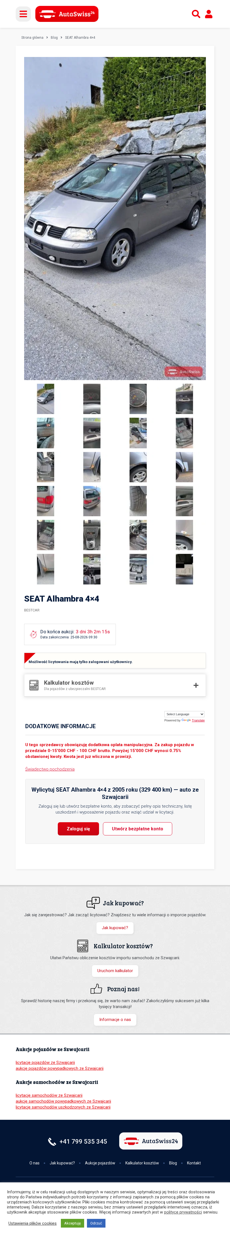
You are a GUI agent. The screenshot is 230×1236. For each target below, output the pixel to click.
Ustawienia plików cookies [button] (32, 1223)
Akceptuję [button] (72, 1223)
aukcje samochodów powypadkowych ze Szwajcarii (63, 1101)
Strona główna (32, 38)
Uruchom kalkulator (115, 970)
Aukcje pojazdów (100, 1163)
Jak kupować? (115, 927)
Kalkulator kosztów (142, 1163)
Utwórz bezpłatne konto (137, 828)
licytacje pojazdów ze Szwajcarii (45, 1062)
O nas (34, 1163)
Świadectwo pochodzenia (50, 769)
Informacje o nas (115, 1019)
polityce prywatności (183, 1212)
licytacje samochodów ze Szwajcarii (49, 1095)
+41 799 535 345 (83, 1141)
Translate (198, 720)
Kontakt (194, 1163)
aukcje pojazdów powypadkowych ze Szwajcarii (60, 1068)
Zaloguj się (78, 828)
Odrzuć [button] (96, 1223)
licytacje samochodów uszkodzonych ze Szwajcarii (63, 1107)
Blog (54, 38)
